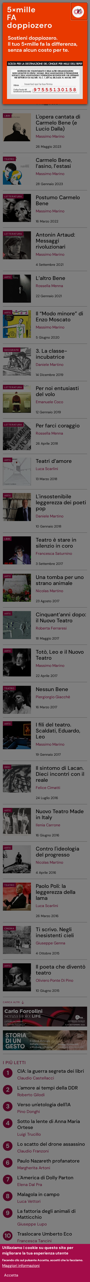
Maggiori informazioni (21, 1265)
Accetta (11, 1275)
